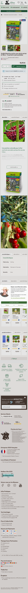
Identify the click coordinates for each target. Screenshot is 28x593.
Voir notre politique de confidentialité (18, 298)
